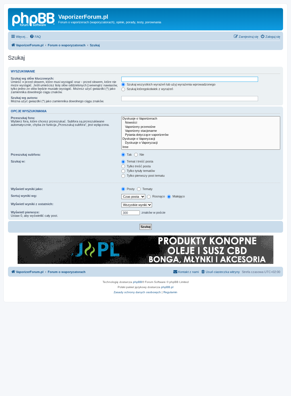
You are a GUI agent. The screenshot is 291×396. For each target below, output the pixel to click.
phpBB (137, 282)
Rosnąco (158, 196)
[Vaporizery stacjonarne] (201, 131)
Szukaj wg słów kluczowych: (32, 78)
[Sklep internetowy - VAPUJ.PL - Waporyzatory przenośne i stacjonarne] (145, 249)
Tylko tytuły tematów (140, 170)
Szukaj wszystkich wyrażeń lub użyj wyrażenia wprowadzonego (170, 84)
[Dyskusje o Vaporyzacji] (201, 139)
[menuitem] (35, 36)
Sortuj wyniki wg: (24, 195)
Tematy (147, 189)
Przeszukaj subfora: (26, 154)
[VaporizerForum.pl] (33, 18)
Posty (130, 189)
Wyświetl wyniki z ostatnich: (32, 204)
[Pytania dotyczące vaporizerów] (201, 135)
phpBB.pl (167, 287)
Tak (129, 154)
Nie (141, 154)
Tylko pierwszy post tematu (145, 175)
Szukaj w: (18, 161)
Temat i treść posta (139, 161)
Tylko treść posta (138, 166)
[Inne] (201, 147)
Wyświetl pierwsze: (25, 212)
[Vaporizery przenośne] (201, 127)
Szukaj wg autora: (24, 97)
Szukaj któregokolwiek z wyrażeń (149, 89)
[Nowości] (201, 123)
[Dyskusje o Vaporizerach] (201, 119)
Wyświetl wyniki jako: (27, 189)
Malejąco (178, 196)
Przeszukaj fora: (23, 118)
